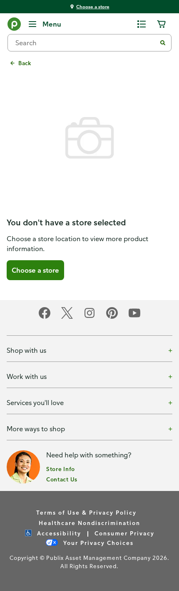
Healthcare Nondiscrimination (89, 522)
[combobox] (85, 42)
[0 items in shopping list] (142, 24)
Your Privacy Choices (97, 542)
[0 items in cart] (162, 24)
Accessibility (58, 533)
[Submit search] (162, 42)
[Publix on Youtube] (134, 317)
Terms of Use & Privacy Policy (86, 512)
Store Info (60, 468)
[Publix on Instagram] (89, 317)
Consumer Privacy (124, 533)
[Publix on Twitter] (67, 317)
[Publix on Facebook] (44, 317)
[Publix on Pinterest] (112, 317)
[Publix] (14, 25)
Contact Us (61, 479)
